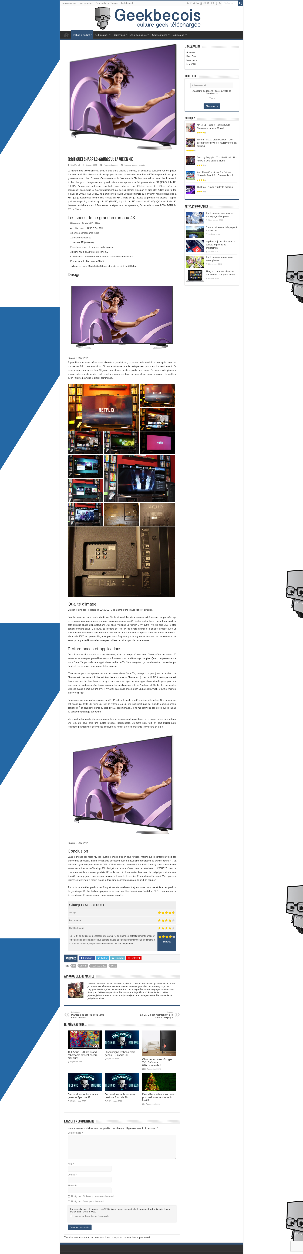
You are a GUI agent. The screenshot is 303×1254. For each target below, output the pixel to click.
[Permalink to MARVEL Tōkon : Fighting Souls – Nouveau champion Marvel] (190, 127)
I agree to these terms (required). (91, 1216)
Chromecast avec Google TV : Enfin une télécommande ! (157, 1062)
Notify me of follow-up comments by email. (93, 1196)
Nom (71, 1163)
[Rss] (187, 3)
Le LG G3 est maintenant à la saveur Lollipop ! (156, 1015)
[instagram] (204, 3)
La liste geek (127, 3)
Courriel (72, 1174)
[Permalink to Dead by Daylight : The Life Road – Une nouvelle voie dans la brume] (190, 160)
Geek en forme (159, 35)
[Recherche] (240, 3)
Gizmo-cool (178, 35)
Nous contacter (69, 3)
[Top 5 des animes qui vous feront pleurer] (195, 262)
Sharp (83, 966)
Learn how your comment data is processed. (127, 1237)
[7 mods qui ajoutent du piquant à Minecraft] (195, 232)
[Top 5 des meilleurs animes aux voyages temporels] (195, 218)
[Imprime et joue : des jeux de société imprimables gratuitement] (195, 246)
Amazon (190, 52)
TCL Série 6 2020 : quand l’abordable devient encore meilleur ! (82, 1054)
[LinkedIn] (197, 3)
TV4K (113, 966)
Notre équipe (86, 3)
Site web (72, 1185)
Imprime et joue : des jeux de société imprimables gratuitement (220, 244)
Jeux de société (138, 35)
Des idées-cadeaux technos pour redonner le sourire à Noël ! (158, 1097)
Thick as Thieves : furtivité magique (215, 187)
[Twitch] (212, 3)
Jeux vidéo (119, 35)
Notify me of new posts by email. (88, 1201)
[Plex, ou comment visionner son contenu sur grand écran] (195, 276)
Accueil (66, 34)
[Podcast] (220, 3)
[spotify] (208, 3)
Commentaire (75, 1132)
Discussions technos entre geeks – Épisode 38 (120, 1053)
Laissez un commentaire (134, 165)
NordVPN (191, 64)
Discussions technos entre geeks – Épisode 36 (120, 1096)
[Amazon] (216, 3)
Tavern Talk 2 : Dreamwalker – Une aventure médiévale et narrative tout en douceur (217, 142)
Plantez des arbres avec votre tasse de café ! (87, 1015)
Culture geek (101, 35)
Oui (213, 98)
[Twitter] (194, 3)
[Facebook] (191, 3)
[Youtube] (201, 3)
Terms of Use (88, 1211)
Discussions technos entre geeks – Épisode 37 (83, 1096)
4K (74, 966)
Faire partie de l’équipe (107, 3)
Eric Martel (75, 165)
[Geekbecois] (151, 18)
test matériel (98, 966)
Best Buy (191, 56)
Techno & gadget (81, 35)
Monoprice (191, 60)
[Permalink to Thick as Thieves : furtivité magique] (190, 189)
